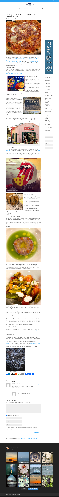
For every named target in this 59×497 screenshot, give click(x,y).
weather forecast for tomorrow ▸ (49, 71)
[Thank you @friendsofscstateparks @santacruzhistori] (35, 457)
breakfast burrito (47, 80)
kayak (46, 99)
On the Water (32, 8)
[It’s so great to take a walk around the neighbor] (23, 469)
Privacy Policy (8, 494)
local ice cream (47, 101)
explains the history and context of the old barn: (15, 73)
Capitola (47, 83)
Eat (16, 8)
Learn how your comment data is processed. (29, 438)
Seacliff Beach (48, 120)
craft (50, 86)
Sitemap (18, 494)
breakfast (47, 79)
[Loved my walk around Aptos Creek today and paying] (47, 457)
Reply (37, 384)
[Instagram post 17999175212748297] (35, 481)
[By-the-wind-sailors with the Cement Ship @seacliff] (35, 469)
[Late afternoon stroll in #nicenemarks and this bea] (47, 481)
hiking (51, 95)
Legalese (14, 494)
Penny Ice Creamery (48, 111)
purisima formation (48, 114)
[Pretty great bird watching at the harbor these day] (23, 481)
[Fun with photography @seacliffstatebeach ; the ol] (11, 481)
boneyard (50, 77)
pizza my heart (47, 112)
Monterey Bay (48, 105)
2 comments (20, 18)
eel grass (46, 92)
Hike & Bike (26, 8)
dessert (46, 90)
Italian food (48, 98)
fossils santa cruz (47, 93)
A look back (38, 8)
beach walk (46, 77)
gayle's (51, 93)
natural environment (48, 109)
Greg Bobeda (47, 95)
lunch (46, 102)
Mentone (7, 343)
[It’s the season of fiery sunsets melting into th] (11, 457)
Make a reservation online (35, 343)
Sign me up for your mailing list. (13, 415)
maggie (8, 18)
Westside (47, 127)
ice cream (46, 96)
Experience (20, 8)
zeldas (51, 127)
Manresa (47, 104)
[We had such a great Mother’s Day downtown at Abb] (11, 469)
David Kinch (48, 89)
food (49, 92)
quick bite (46, 115)
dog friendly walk (50, 90)
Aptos (50, 76)
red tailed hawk (47, 117)
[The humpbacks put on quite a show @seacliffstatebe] (23, 457)
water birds (48, 124)
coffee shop (47, 86)
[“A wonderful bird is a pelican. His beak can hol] (47, 469)
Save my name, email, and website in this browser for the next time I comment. (22, 427)
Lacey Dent (50, 99)
